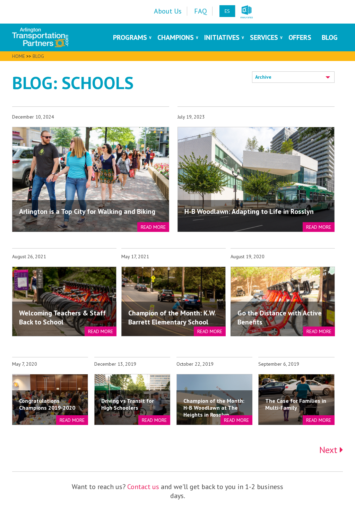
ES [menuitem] (227, 11)
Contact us (143, 486)
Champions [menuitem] (175, 37)
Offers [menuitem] (299, 37)
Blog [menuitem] (330, 37)
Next (329, 449)
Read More (153, 227)
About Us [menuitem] (168, 11)
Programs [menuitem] (130, 37)
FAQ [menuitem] (200, 11)
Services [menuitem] (264, 37)
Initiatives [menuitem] (222, 37)
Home (18, 56)
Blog (38, 56)
